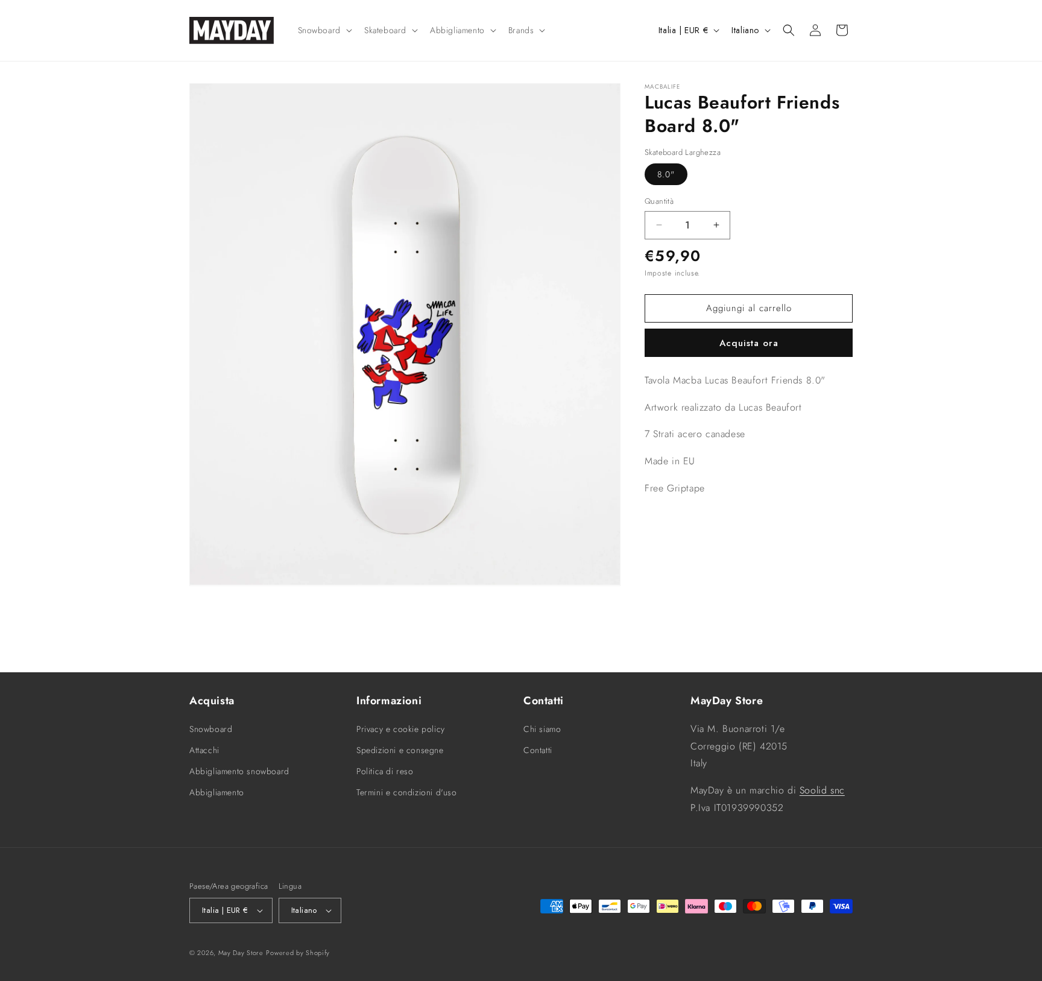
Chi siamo (542, 729)
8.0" (666, 174)
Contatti (537, 750)
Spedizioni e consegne (400, 750)
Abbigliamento (216, 792)
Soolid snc (822, 790)
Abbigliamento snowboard (239, 771)
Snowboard (210, 729)
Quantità (659, 201)
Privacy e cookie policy (400, 729)
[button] (324, 30)
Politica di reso (385, 771)
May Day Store (241, 952)
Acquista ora (748, 343)
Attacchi (204, 750)
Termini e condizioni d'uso (406, 792)
